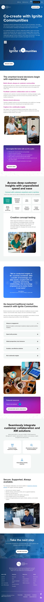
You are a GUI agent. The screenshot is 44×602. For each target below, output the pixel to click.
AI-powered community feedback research (17, 200)
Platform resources (26, 582)
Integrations (25, 596)
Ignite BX (3, 576)
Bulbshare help (25, 2)
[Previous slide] (7, 282)
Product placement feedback (26, 208)
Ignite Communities (4, 582)
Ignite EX (3, 580)
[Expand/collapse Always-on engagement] (37, 323)
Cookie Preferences (32, 596)
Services (34, 578)
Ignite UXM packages (5, 584)
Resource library (26, 580)
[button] (42, 2)
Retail (13, 578)
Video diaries (26, 200)
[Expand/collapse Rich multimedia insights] (37, 356)
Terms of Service (27, 594)
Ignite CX (3, 578)
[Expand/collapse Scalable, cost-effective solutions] (37, 348)
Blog (23, 576)
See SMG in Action (22, 551)
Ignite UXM (3, 574)
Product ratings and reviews (36, 208)
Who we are (35, 576)
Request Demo (35, 7)
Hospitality (14, 586)
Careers (34, 580)
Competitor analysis (36, 200)
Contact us (35, 584)
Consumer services (15, 584)
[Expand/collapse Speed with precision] (37, 334)
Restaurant (14, 576)
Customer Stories (26, 578)
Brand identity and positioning (7, 208)
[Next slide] (36, 282)
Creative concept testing (8, 200)
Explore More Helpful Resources (17, 409)
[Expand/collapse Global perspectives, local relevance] (37, 341)
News (34, 582)
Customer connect (17, 208)
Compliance (34, 594)
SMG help (19, 2)
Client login (37, 2)
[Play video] (23, 50)
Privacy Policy (20, 594)
